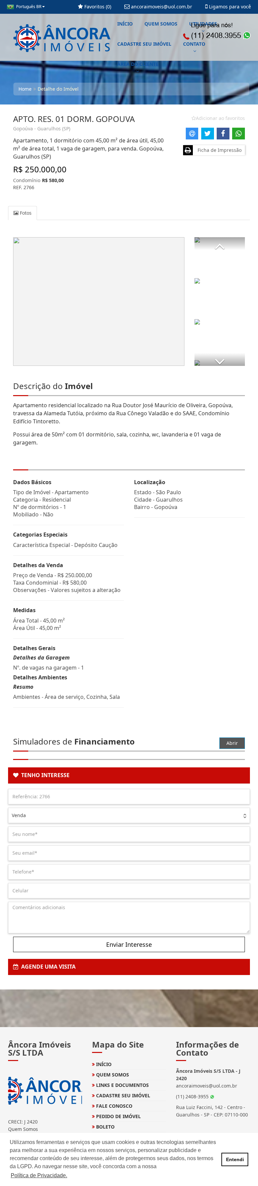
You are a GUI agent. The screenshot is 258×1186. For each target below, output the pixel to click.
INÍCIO (125, 23)
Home (25, 89)
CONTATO (194, 44)
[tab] (129, 775)
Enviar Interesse (129, 944)
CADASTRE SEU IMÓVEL (144, 44)
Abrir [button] (232, 743)
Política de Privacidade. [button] (39, 1175)
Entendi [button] (235, 1159)
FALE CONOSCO (113, 1106)
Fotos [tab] (25, 213)
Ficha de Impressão (218, 150)
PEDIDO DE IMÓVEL (118, 1116)
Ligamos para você (229, 6)
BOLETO (105, 1127)
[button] (220, 243)
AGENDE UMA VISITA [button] (47, 966)
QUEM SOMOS (160, 23)
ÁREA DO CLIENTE (138, 64)
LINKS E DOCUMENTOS (122, 1085)
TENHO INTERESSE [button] (44, 775)
